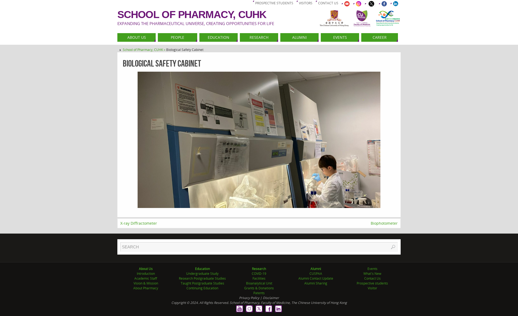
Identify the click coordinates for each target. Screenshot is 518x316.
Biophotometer (384, 223)
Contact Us (372, 278)
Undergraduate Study (202, 273)
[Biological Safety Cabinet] (259, 140)
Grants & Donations (259, 288)
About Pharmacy (145, 288)
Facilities (259, 278)
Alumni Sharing (315, 283)
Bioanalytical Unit (259, 283)
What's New (372, 273)
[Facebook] (268, 308)
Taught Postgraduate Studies (202, 283)
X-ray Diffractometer (138, 223)
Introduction (146, 273)
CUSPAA (315, 273)
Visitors (305, 3)
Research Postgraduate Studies (202, 278)
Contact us (328, 3)
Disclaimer (271, 298)
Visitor (372, 288)
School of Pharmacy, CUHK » (144, 49)
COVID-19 (259, 273)
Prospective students (274, 3)
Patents (259, 293)
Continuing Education (202, 288)
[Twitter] (259, 308)
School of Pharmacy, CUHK (191, 14)
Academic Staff (145, 278)
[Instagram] (249, 308)
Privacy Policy (249, 298)
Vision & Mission (146, 283)
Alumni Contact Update (315, 278)
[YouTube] (239, 308)
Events (372, 268)
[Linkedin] (278, 308)
